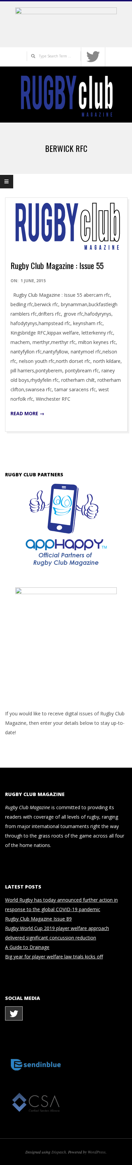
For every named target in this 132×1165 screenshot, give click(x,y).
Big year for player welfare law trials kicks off (54, 956)
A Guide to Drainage (27, 947)
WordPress (97, 1152)
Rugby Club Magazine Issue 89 (38, 919)
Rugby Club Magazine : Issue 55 (57, 265)
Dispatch (58, 1152)
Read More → (27, 413)
